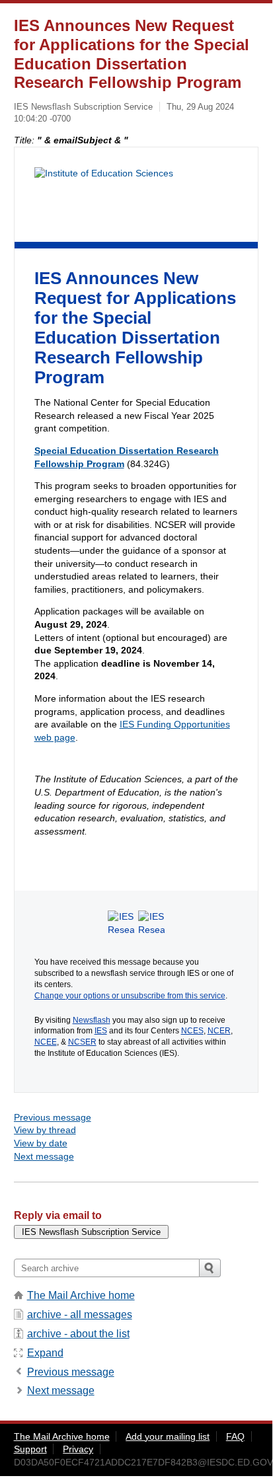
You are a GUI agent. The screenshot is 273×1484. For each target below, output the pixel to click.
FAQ (235, 1436)
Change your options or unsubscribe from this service (129, 995)
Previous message (52, 1117)
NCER (219, 1030)
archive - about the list (78, 1333)
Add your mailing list (168, 1436)
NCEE (45, 1042)
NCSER (82, 1042)
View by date (40, 1143)
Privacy (78, 1449)
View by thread (45, 1130)
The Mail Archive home (81, 1295)
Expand (45, 1352)
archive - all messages (79, 1314)
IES (101, 1030)
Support (30, 1449)
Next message (44, 1156)
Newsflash (91, 1020)
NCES (192, 1030)
